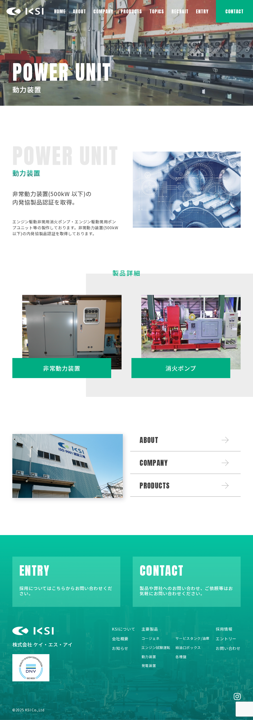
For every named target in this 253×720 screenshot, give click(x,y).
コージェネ (151, 638)
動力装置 (149, 657)
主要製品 (150, 629)
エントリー (226, 638)
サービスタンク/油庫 (192, 638)
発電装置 (149, 666)
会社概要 (120, 638)
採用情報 (224, 629)
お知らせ (120, 648)
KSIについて (123, 629)
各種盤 (180, 657)
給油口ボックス (188, 647)
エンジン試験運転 (156, 647)
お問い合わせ (228, 648)
